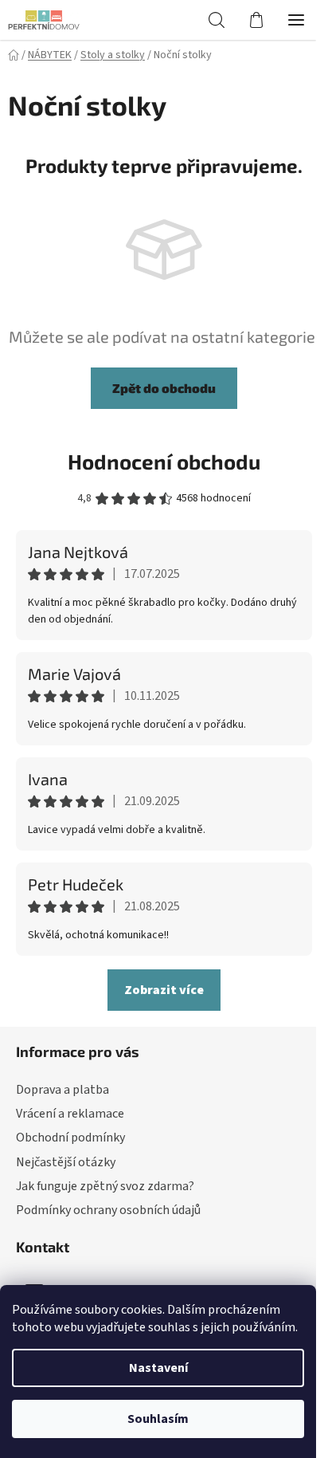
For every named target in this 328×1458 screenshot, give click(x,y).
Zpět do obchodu (164, 387)
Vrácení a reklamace (70, 1113)
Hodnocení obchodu (164, 461)
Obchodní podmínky (70, 1137)
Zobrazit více (164, 990)
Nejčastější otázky (65, 1162)
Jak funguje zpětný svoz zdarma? (105, 1186)
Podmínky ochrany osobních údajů (108, 1210)
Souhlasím (158, 1419)
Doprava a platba (62, 1089)
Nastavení (158, 1368)
